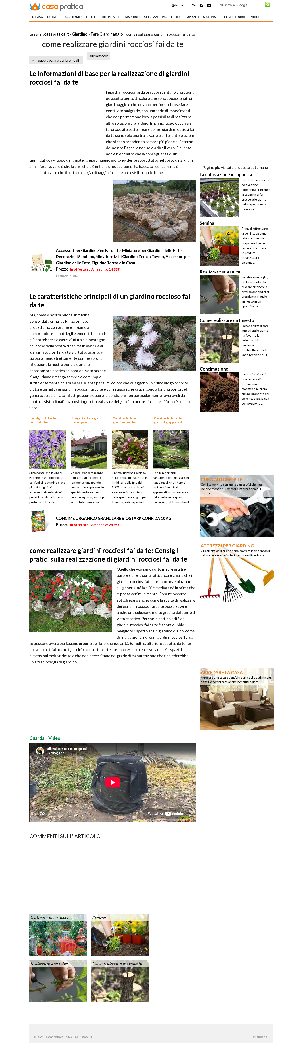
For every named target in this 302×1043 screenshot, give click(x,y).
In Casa (37, 17)
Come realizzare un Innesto (117, 963)
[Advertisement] (81, 28)
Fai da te (53, 17)
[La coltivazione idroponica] (221, 197)
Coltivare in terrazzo (49, 917)
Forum (179, 5)
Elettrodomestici (105, 17)
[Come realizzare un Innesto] (120, 980)
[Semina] (120, 934)
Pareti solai (171, 17)
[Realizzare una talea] (58, 980)
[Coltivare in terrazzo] (58, 934)
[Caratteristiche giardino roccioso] (131, 449)
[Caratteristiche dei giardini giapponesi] (173, 449)
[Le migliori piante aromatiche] (49, 449)
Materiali (210, 17)
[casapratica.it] (56, 6)
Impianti (192, 17)
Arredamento (76, 17)
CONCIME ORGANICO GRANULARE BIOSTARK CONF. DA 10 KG (113, 518)
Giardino (132, 17)
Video (255, 17)
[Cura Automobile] (237, 506)
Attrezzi (151, 17)
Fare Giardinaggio (107, 34)
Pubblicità (260, 1037)
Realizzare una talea (49, 963)
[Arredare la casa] (237, 699)
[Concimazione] (221, 392)
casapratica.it (56, 34)
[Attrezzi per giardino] (237, 572)
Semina (99, 917)
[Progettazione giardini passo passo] (90, 449)
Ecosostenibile (234, 17)
